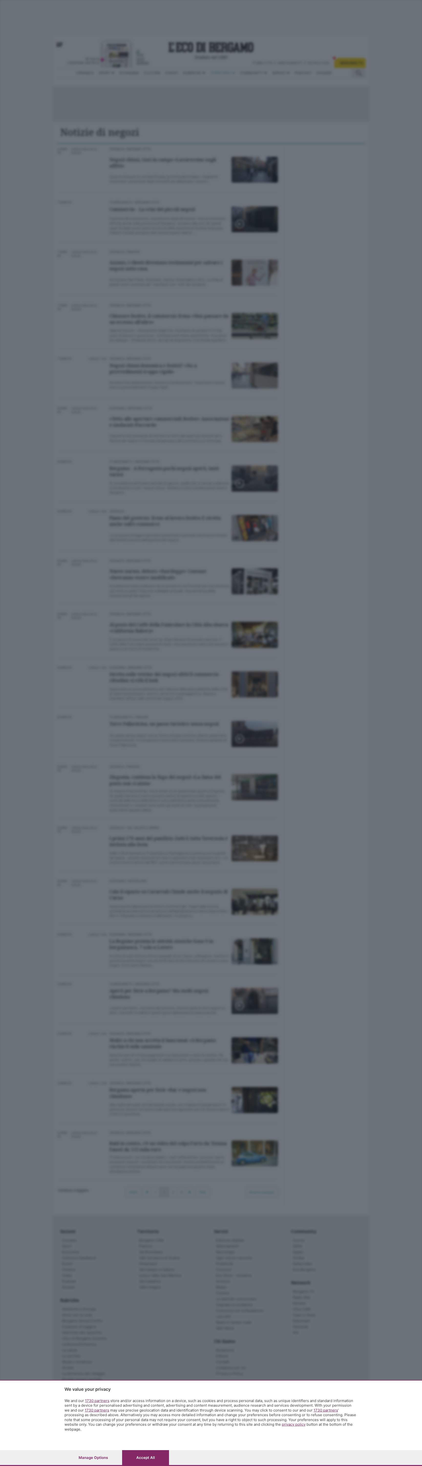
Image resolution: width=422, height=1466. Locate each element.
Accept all (145, 1457)
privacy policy (294, 1424)
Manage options (93, 1457)
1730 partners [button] (97, 1400)
